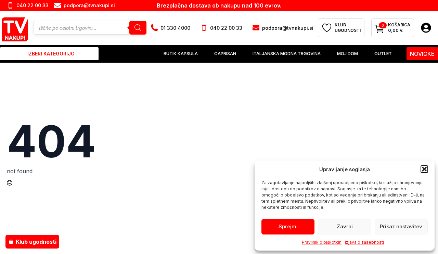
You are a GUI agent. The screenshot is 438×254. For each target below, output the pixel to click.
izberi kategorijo (51, 53)
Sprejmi (288, 226)
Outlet (383, 53)
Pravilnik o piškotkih (322, 242)
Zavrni (345, 226)
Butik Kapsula (181, 53)
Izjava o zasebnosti (364, 242)
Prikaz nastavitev (401, 226)
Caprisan (225, 53)
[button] (424, 169)
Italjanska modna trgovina (287, 53)
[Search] (137, 28)
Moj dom (347, 53)
